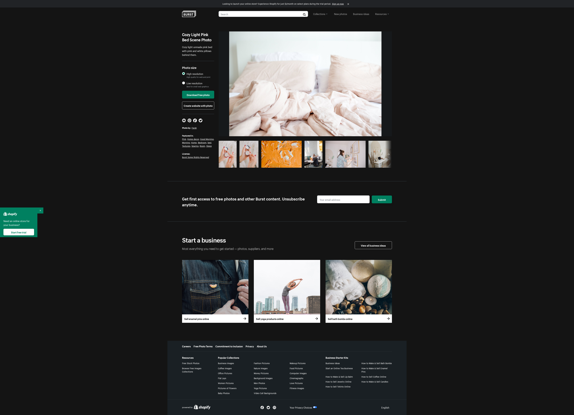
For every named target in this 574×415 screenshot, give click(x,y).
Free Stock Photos (190, 363)
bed (209, 142)
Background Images (263, 378)
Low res (229, 164)
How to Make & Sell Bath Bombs (376, 363)
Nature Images (261, 368)
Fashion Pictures (262, 363)
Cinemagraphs (296, 378)
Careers (186, 346)
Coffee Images (225, 368)
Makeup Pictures (298, 363)
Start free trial (18, 232)
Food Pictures (296, 368)
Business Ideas (333, 363)
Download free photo (198, 95)
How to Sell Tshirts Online (338, 386)
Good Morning (207, 139)
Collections (319, 14)
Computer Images (298, 373)
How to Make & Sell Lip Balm (339, 376)
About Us (262, 346)
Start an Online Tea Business (339, 368)
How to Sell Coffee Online (373, 376)
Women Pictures (226, 383)
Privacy (250, 346)
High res (239, 164)
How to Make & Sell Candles (374, 381)
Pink (184, 139)
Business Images (226, 363)
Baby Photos (224, 393)
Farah (194, 127)
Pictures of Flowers (227, 388)
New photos (340, 14)
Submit (382, 199)
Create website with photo (198, 105)
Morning (186, 142)
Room (202, 145)
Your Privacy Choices (301, 407)
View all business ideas (373, 245)
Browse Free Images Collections (191, 369)
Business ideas (361, 14)
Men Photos (259, 383)
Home (194, 142)
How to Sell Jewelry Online (338, 381)
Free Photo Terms (203, 346)
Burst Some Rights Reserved (195, 157)
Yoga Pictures (260, 388)
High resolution (195, 73)
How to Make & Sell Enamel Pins (374, 369)
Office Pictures (225, 373)
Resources (381, 14)
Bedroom (202, 142)
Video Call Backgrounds (265, 393)
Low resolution (194, 83)
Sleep (209, 145)
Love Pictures (296, 383)
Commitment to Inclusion (229, 346)
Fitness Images (297, 388)
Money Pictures (261, 373)
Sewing (195, 145)
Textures (186, 145)
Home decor (193, 139)
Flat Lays (222, 378)
